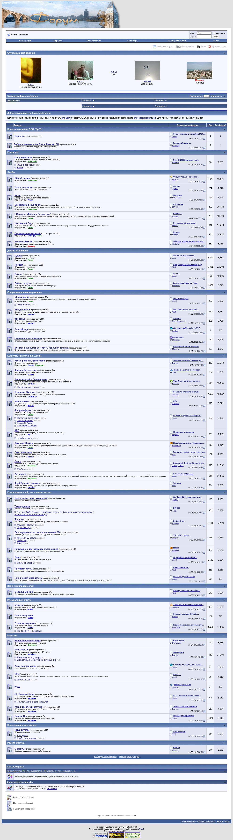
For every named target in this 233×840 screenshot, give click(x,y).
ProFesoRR (52, 789)
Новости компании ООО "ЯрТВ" (24, 129)
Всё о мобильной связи (20, 586)
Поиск (216, 41)
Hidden (175, 235)
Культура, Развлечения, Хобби (24, 356)
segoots (175, 435)
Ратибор (175, 146)
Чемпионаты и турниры (29, 657)
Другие (20, 543)
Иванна (175, 550)
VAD (174, 267)
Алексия (175, 404)
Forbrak (175, 162)
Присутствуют (13, 771)
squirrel (175, 226)
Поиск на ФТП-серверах (29, 631)
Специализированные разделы (24, 292)
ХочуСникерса (178, 321)
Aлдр (174, 511)
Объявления (23, 304)
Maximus (176, 285)
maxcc (31, 84)
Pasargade (176, 643)
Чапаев (147, 81)
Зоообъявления (25, 420)
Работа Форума (15, 743)
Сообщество (92, 41)
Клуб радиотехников (27, 738)
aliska (174, 276)
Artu (174, 373)
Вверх (227, 821)
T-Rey (174, 136)
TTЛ (174, 734)
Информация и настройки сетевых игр (36, 660)
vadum (175, 579)
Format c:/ (176, 445)
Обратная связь (188, 821)
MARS (175, 179)
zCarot (141, 829)
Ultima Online (23, 679)
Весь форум (13, 100)
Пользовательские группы (22, 725)
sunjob (175, 538)
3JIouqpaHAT (178, 466)
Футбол (21, 469)
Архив (20, 167)
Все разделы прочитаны (105, 757)
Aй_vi (114, 72)
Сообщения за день (177, 41)
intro (174, 258)
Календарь (132, 41)
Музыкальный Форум (19, 600)
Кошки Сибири (24, 423)
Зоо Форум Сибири (27, 425)
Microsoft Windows (26, 538)
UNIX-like (21, 540)
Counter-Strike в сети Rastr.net (32, 701)
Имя (192, 33)
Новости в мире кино (28, 387)
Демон (175, 189)
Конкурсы (12, 152)
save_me (176, 627)
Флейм (11, 172)
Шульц (175, 331)
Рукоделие (22, 735)
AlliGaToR (176, 244)
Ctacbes (175, 524)
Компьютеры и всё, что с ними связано (29, 492)
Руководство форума (129, 757)
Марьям (175, 349)
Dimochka (176, 198)
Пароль (193, 37)
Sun (174, 455)
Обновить (216, 96)
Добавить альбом (186, 47)
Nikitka (175, 616)
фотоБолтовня (24, 438)
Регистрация (25, 41)
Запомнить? (221, 33)
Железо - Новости (26, 525)
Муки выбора (24, 527)
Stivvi (174, 301)
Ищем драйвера (25, 562)
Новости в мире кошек (28, 418)
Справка (58, 41)
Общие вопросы (25, 165)
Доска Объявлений (17, 250)
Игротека (12, 635)
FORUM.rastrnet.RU (206, 821)
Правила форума (219, 47)
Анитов (175, 216)
